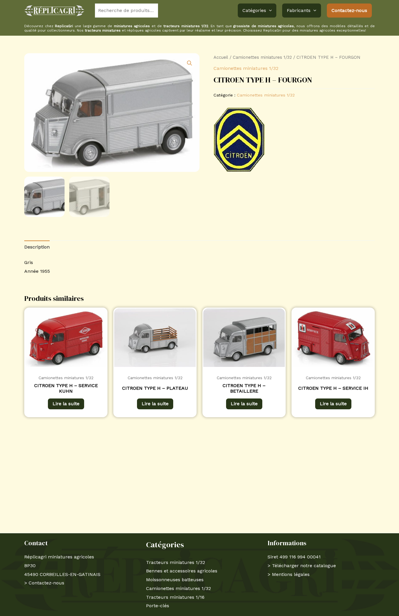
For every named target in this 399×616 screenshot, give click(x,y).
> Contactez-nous (44, 583)
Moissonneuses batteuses (175, 579)
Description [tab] (37, 247)
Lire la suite (66, 403)
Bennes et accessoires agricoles (181, 571)
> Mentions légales (289, 574)
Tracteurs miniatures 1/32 (175, 562)
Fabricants (298, 10)
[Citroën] (239, 140)
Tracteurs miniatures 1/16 (175, 597)
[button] (269, 11)
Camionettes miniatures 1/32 (262, 57)
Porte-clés (157, 605)
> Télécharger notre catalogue (302, 565)
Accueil (221, 57)
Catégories (254, 10)
